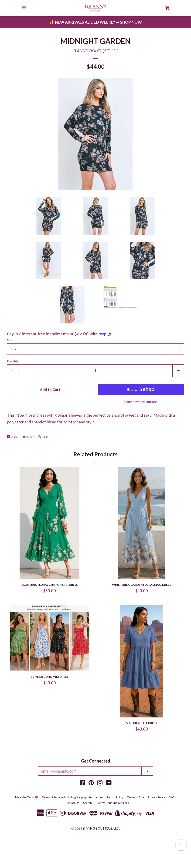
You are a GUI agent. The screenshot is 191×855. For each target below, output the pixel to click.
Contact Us (72, 803)
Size (9, 340)
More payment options (140, 402)
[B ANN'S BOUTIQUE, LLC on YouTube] (109, 783)
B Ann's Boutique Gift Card (112, 803)
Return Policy (115, 797)
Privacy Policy (156, 797)
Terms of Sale (135, 797)
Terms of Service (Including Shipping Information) (72, 797)
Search (87, 803)
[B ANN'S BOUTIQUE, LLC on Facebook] (82, 783)
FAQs (172, 797)
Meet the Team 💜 (26, 797)
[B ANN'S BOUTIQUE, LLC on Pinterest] (91, 783)
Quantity (12, 361)
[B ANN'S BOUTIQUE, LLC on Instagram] (100, 783)
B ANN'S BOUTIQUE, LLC (95, 50)
